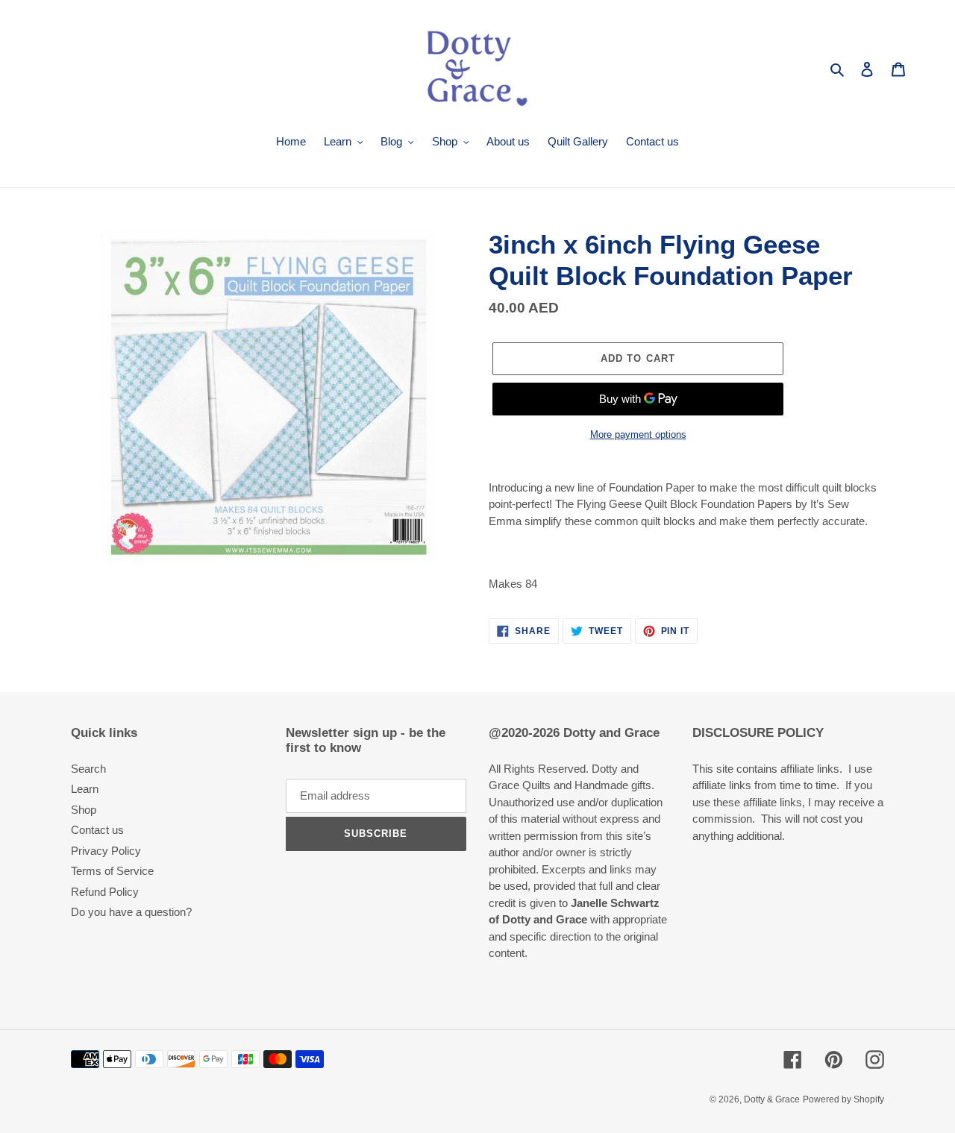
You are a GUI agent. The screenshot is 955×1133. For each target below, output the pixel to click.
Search (88, 768)
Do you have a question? (131, 912)
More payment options (638, 434)
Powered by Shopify (843, 1099)
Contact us (97, 829)
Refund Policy (105, 891)
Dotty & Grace (772, 1099)
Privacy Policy (106, 850)
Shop (83, 809)
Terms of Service (112, 870)
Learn (84, 788)
